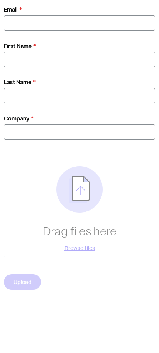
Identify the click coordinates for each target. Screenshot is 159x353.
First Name (18, 46)
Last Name (17, 82)
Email (11, 9)
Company (16, 118)
